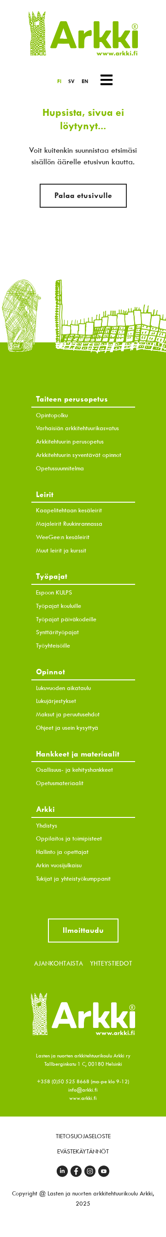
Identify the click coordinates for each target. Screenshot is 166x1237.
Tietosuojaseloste (83, 1136)
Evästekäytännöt (83, 1151)
